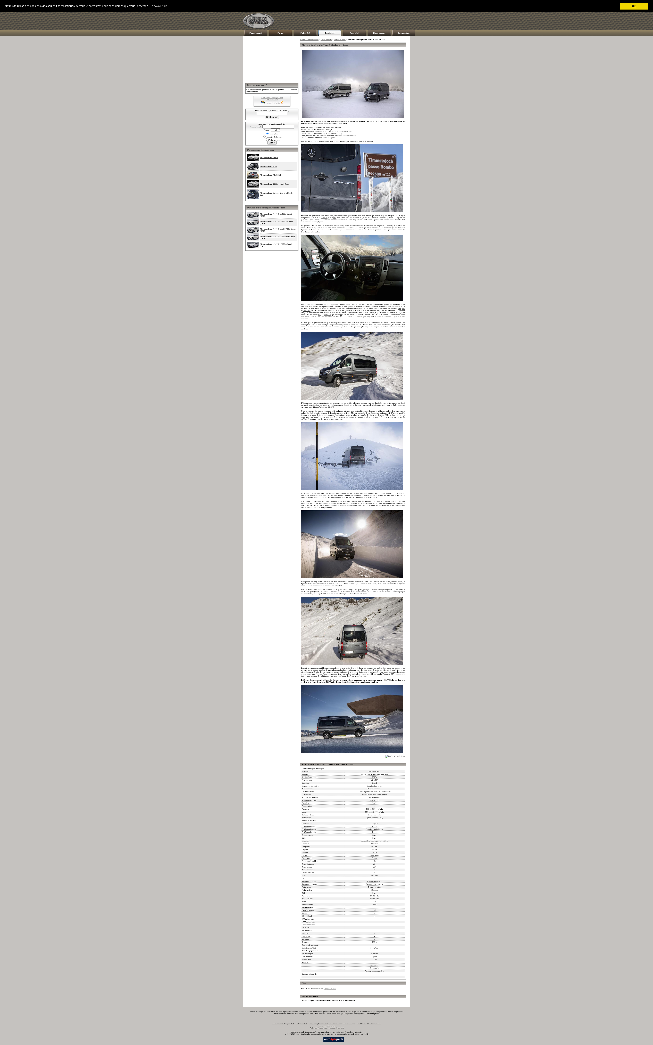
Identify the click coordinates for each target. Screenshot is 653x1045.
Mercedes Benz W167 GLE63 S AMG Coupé (278, 229)
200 (399, 308)
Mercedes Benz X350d (269, 158)
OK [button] (634, 6)
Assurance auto (349, 1024)
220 (403, 308)
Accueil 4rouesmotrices (309, 39)
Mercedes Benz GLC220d (270, 175)
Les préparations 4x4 (327, 1026)
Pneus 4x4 (354, 33)
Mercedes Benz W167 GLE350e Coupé (276, 244)
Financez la (374, 968)
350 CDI (327, 315)
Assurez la (374, 965)
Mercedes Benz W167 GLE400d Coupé (276, 214)
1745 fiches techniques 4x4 (272, 98)
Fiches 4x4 (305, 33)
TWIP (366, 1034)
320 (319, 315)
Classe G (324, 218)
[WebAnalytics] (316, 1039)
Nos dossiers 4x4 (374, 1024)
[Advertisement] (348, 21)
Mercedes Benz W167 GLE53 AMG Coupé (277, 236)
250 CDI (306, 311)
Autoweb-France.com (318, 1028)
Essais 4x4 (329, 33)
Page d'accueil (255, 33)
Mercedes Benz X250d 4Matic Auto (274, 184)
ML (334, 218)
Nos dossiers (379, 33)
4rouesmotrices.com (336, 1028)
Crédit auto (361, 1024)
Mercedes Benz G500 (268, 166)
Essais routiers (326, 39)
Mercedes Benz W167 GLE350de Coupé (276, 221)
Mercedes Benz (340, 39)
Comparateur (404, 33)
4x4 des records (335, 1024)
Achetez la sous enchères (374, 971)
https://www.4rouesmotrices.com (339, 1034)
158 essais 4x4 (272, 100)
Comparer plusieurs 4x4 (318, 1024)
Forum (280, 33)
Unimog (336, 497)
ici (374, 977)
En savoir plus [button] (158, 6)
